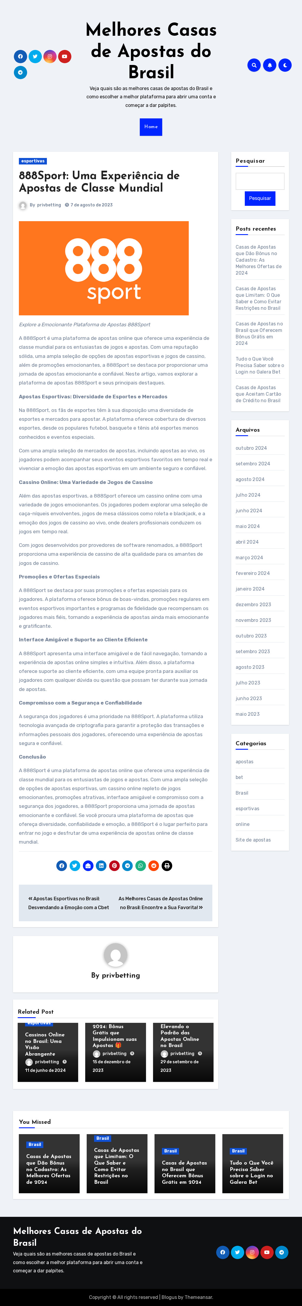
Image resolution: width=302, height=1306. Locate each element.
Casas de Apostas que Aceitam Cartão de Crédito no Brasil (258, 394)
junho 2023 (249, 698)
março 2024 (249, 557)
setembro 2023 (253, 651)
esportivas (33, 161)
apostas (244, 761)
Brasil (242, 793)
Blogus (169, 1297)
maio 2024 (248, 526)
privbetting (49, 205)
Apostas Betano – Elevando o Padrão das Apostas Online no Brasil (183, 1033)
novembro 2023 (253, 620)
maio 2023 (248, 714)
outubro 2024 (251, 448)
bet (239, 777)
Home (151, 127)
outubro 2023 (251, 636)
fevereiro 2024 (253, 573)
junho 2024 (249, 510)
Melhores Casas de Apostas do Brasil (151, 52)
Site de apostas (253, 840)
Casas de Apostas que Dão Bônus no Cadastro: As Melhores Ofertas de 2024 (259, 260)
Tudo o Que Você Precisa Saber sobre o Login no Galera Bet (260, 365)
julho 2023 (248, 683)
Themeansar (198, 1297)
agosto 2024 (250, 479)
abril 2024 (247, 542)
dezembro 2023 (253, 604)
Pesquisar (250, 161)
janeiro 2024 (250, 589)
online (243, 824)
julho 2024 (248, 495)
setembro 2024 (253, 464)
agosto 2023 (250, 667)
